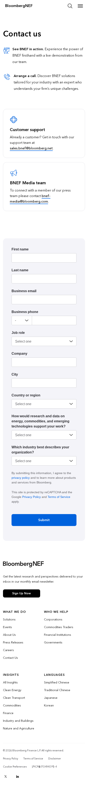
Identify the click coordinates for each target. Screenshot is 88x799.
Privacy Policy (31, 497)
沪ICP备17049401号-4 (44, 766)
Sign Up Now (21, 593)
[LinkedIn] (17, 776)
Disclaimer (54, 758)
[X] (5, 776)
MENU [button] (80, 6)
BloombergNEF (19, 5)
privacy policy (21, 477)
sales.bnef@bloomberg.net (31, 148)
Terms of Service (59, 497)
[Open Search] (70, 6)
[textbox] (54, 320)
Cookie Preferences (15, 766)
